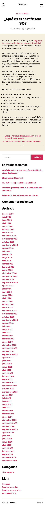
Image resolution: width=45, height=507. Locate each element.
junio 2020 (7, 439)
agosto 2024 (8, 286)
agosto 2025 (8, 248)
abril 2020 (6, 445)
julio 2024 (6, 289)
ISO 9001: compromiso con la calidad (19, 183)
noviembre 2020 (9, 423)
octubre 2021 (8, 389)
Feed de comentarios (11, 490)
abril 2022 (6, 370)
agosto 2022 (8, 357)
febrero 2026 (8, 229)
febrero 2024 (8, 304)
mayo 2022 (7, 367)
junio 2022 (7, 364)
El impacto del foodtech (13, 178)
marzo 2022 (7, 373)
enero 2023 (7, 342)
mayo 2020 (7, 442)
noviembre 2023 (9, 314)
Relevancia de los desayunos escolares (20, 195)
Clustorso (22, 4)
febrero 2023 (8, 339)
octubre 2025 (8, 242)
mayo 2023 (7, 329)
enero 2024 (7, 307)
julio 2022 (6, 361)
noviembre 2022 (9, 348)
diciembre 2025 (9, 236)
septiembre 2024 (10, 282)
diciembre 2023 (9, 311)
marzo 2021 (7, 411)
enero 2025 (7, 270)
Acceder (6, 484)
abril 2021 (6, 407)
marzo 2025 (7, 264)
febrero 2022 (8, 376)
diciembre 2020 (9, 420)
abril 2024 (6, 298)
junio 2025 (7, 254)
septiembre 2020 (10, 429)
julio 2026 (6, 217)
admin (18, 29)
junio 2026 (7, 220)
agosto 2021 (7, 395)
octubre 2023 (8, 317)
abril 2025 (6, 261)
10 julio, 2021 (30, 29)
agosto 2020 (8, 432)
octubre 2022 (8, 351)
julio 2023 (6, 326)
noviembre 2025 (9, 239)
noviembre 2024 (9, 276)
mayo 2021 (7, 404)
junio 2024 (7, 292)
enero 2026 (7, 232)
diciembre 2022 (9, 345)
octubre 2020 (8, 426)
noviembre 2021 (9, 386)
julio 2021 (6, 398)
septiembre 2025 (10, 245)
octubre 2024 (8, 279)
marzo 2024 (7, 301)
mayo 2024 (7, 295)
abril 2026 (6, 223)
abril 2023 (6, 332)
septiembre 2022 (10, 354)
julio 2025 (6, 251)
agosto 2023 (8, 323)
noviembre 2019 (9, 461)
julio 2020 (6, 436)
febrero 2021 (8, 414)
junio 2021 (6, 401)
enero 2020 (7, 454)
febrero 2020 (8, 451)
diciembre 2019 (9, 457)
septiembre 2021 (9, 392)
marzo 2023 (7, 336)
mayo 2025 (7, 257)
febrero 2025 (8, 267)
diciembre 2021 (9, 382)
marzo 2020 (7, 448)
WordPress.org (9, 493)
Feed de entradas (10, 487)
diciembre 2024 (9, 273)
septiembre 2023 (10, 320)
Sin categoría (22, 14)
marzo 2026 (7, 226)
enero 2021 (7, 417)
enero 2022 (7, 379)
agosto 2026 (8, 214)
